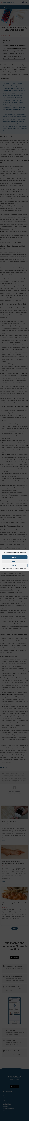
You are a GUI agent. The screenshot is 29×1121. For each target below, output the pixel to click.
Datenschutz (16, 568)
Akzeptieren (14, 557)
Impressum (23, 568)
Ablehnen (14, 561)
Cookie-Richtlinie (7, 568)
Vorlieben (14, 565)
